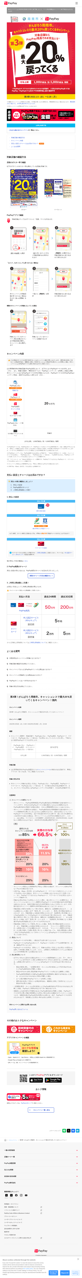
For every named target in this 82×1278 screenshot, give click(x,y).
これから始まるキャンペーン (18, 130)
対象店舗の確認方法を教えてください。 (22, 664)
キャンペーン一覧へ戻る (41, 1110)
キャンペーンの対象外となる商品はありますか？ (25, 675)
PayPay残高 (24, 611)
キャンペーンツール (44, 769)
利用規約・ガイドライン (11, 1204)
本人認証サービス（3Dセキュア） (31, 619)
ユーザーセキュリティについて (13, 1222)
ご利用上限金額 (40, 552)
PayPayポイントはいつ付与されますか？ (23, 681)
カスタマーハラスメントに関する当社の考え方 (17, 1238)
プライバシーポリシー (10, 1216)
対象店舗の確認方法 (18, 137)
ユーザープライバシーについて (13, 1219)
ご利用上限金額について (37, 642)
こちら (25, 561)
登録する (15, 390)
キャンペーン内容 (17, 140)
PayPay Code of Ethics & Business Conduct (17, 1213)
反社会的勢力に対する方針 (12, 1228)
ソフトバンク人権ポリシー (12, 1210)
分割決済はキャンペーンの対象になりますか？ (25, 658)
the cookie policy (28, 1268)
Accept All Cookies (53, 1273)
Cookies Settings (75, 1273)
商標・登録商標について (11, 1207)
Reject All (64, 1273)
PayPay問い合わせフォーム (18, 1009)
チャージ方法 (15, 409)
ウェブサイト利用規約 (10, 1225)
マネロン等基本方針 (10, 1235)
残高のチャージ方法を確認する (40, 576)
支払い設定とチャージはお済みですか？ (24, 143)
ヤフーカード (14, 630)
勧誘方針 (6, 1232)
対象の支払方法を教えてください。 (21, 686)
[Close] (78, 1259)
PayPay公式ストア (26, 1103)
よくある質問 (15, 146)
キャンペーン (13, 1140)
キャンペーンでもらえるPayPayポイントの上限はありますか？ (30, 669)
